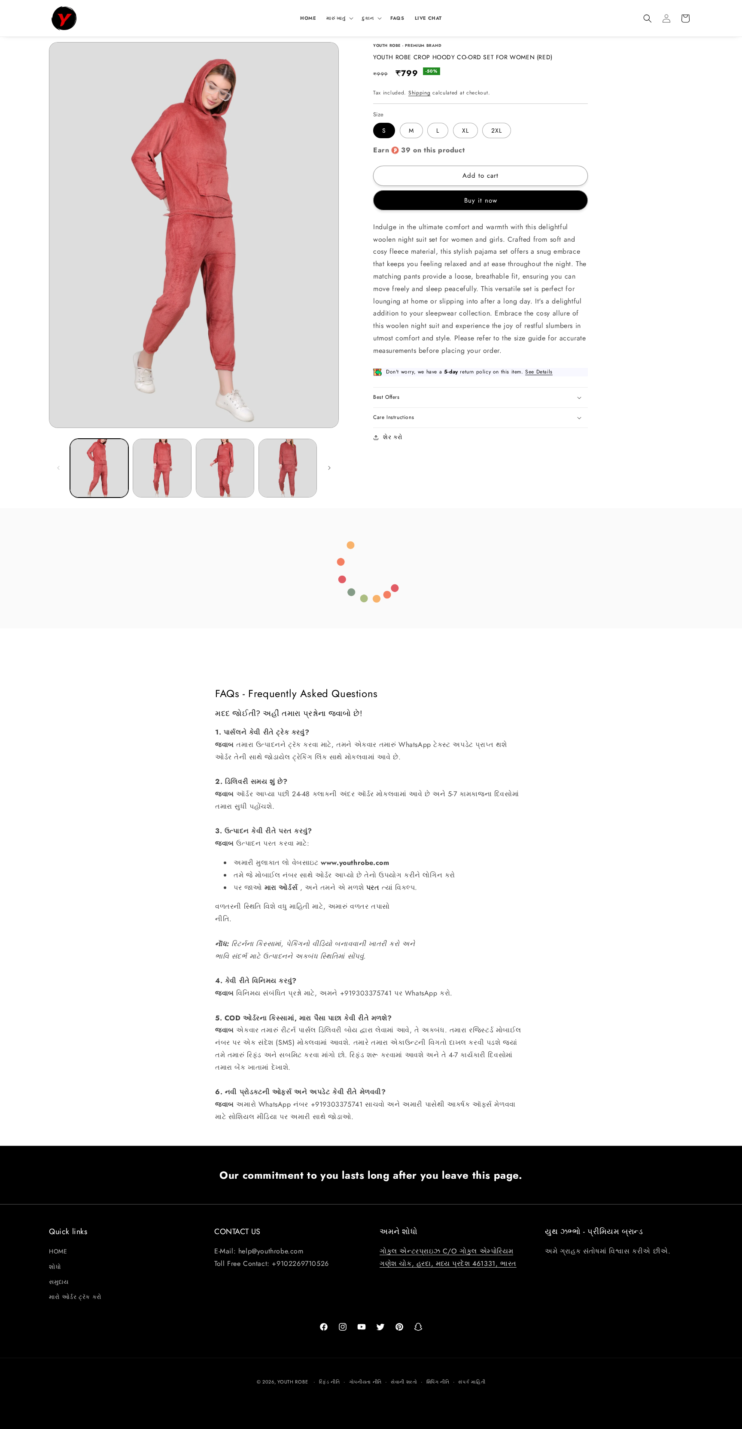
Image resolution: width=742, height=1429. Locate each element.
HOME (58, 1251)
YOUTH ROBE (292, 1381)
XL (465, 130)
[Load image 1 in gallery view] (99, 468)
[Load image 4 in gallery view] (287, 468)
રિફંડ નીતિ (329, 1381)
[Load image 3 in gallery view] (225, 468)
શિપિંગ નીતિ (438, 1381)
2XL (496, 130)
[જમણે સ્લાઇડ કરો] (329, 467)
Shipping (419, 93)
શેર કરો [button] (393, 437)
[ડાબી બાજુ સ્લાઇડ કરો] (58, 467)
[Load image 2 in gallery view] (162, 468)
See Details (539, 372)
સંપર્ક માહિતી (471, 1381)
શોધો (55, 1266)
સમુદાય (58, 1281)
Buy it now (480, 200)
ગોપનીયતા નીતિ (365, 1381)
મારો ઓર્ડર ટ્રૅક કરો (75, 1296)
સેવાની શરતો (404, 1381)
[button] (339, 18)
